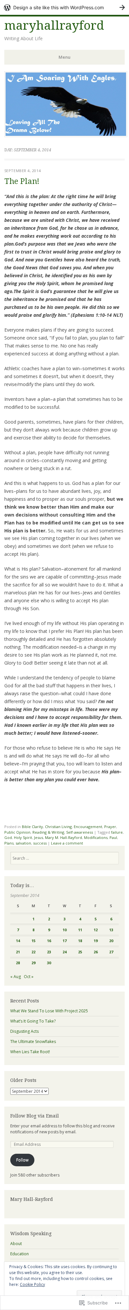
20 (111, 940)
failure (117, 832)
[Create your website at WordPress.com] (64, 7)
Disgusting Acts (24, 1031)
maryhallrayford (54, 25)
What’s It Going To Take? (33, 1021)
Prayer (110, 826)
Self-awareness (79, 832)
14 (18, 940)
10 (64, 929)
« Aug (15, 976)
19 (96, 940)
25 (80, 951)
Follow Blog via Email (34, 1115)
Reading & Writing (48, 832)
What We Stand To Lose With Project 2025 (49, 1011)
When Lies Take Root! (30, 1052)
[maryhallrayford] (65, 135)
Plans (9, 843)
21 (18, 951)
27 (111, 951)
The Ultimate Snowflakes (33, 1041)
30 (49, 962)
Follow (22, 1160)
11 (80, 929)
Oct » (28, 976)
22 (33, 951)
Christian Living (58, 826)
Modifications (96, 837)
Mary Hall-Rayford (31, 1199)
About (16, 1243)
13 (111, 929)
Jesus (38, 837)
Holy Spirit (23, 837)
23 (49, 951)
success (40, 843)
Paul (113, 837)
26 (96, 951)
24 (64, 951)
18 (80, 940)
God (8, 837)
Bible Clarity (32, 826)
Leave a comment (67, 843)
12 (96, 929)
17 (64, 940)
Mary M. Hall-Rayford (63, 837)
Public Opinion (17, 832)
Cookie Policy (32, 1284)
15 (33, 940)
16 (49, 940)
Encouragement (88, 826)
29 (33, 962)
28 (18, 962)
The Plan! (21, 181)
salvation (23, 843)
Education (19, 1254)
